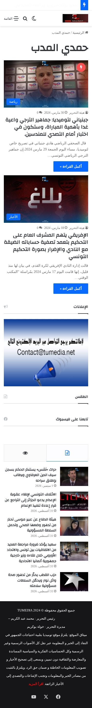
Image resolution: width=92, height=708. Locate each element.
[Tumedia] (75, 18)
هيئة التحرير (76, 112)
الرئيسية (79, 32)
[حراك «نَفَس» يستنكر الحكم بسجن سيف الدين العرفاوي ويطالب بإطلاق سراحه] (74, 476)
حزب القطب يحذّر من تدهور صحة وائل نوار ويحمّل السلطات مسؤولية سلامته (32, 580)
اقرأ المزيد (36, 684)
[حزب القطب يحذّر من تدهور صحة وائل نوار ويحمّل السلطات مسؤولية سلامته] (74, 581)
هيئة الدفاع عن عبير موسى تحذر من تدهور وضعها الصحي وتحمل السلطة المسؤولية (31, 525)
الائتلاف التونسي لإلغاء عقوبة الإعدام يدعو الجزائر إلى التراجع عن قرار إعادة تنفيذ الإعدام (30, 500)
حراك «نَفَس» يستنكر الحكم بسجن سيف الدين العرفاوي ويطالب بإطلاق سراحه (30, 475)
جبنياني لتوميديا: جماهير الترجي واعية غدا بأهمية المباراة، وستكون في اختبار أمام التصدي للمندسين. (46, 127)
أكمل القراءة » (71, 166)
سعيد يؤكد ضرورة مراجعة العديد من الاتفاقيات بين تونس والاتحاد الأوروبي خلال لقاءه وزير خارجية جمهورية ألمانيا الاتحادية (31, 552)
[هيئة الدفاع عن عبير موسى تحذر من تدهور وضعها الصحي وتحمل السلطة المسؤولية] (74, 526)
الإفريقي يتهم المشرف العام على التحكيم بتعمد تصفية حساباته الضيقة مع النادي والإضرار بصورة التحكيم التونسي (46, 245)
